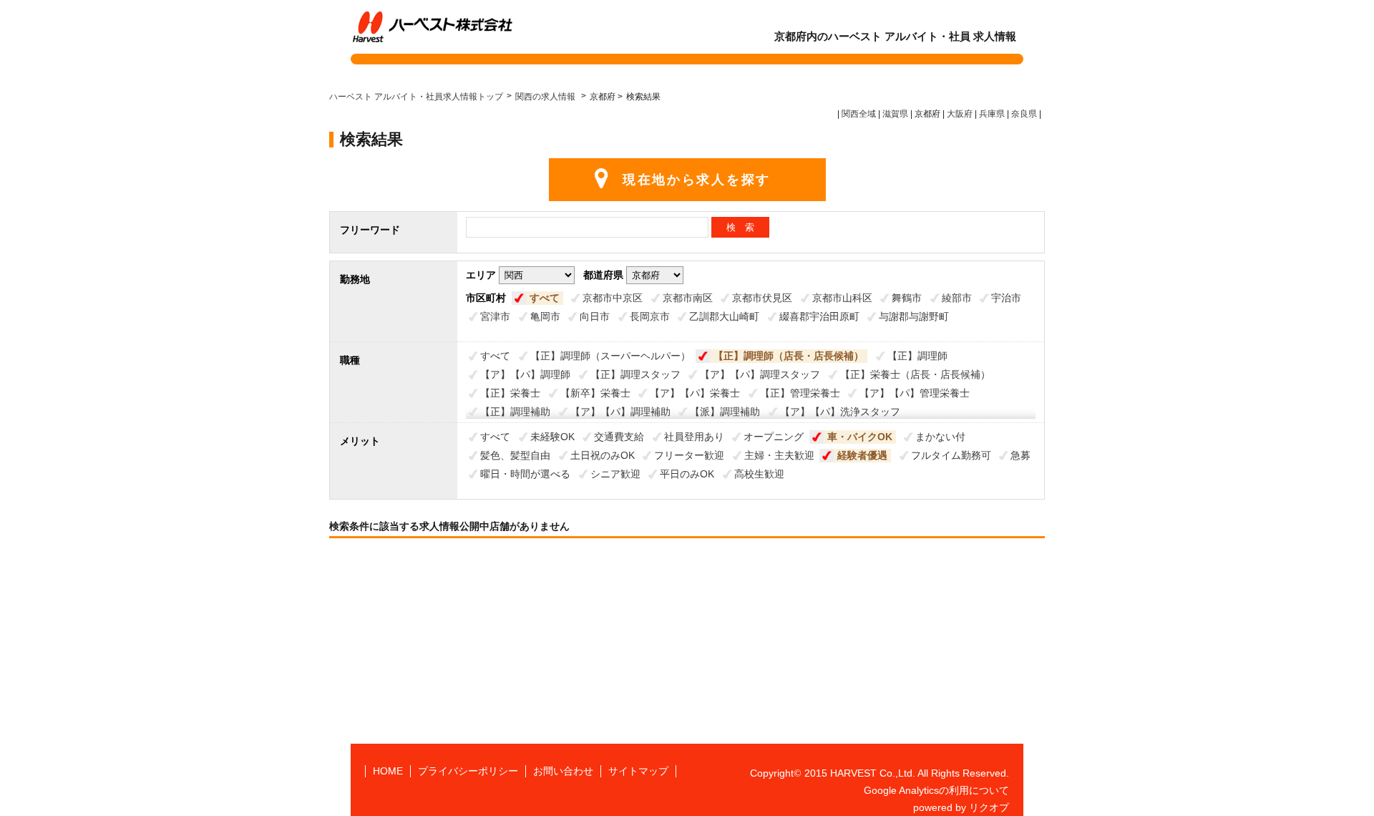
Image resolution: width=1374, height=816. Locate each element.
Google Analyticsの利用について (936, 790)
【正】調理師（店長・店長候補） (788, 355)
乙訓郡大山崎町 (724, 316)
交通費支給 (619, 436)
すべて (545, 297)
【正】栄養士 (510, 393)
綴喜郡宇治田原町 (819, 316)
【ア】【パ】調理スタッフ (760, 374)
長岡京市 (650, 316)
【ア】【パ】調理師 (525, 374)
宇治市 (1006, 297)
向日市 (595, 316)
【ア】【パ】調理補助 (620, 411)
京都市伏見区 (762, 297)
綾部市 (957, 297)
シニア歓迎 (615, 474)
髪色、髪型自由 (515, 455)
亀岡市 (545, 316)
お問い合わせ (563, 771)
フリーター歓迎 (689, 455)
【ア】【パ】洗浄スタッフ (840, 411)
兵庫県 (992, 114)
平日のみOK (687, 474)
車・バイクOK (859, 436)
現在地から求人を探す (697, 180)
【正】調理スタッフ (635, 374)
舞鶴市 (907, 297)
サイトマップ (638, 771)
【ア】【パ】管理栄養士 (914, 393)
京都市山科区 (842, 297)
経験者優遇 (862, 455)
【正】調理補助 (515, 411)
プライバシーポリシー (468, 771)
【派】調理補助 (725, 411)
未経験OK (552, 436)
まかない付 (940, 436)
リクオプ (989, 807)
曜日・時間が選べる (525, 474)
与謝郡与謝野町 (914, 316)
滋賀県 (895, 114)
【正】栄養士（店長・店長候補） (915, 374)
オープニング (774, 436)
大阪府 (960, 114)
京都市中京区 (613, 297)
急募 (1020, 455)
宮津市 (495, 316)
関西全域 (859, 114)
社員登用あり (694, 436)
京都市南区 (688, 297)
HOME (388, 771)
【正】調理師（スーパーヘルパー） (610, 355)
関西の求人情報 (546, 97)
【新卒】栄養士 (595, 393)
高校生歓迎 (759, 474)
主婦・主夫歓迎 (779, 455)
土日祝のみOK (602, 455)
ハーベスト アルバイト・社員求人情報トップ (416, 97)
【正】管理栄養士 (800, 393)
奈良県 (1024, 114)
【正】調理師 (917, 355)
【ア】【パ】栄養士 (695, 393)
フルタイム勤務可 (951, 455)
